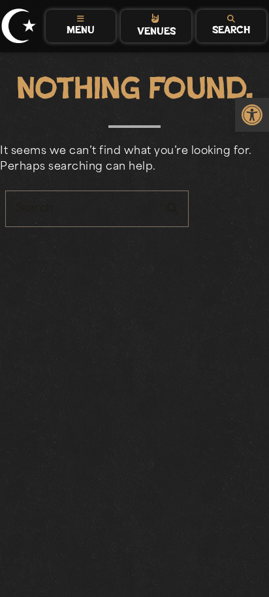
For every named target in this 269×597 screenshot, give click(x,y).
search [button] (173, 209)
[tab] (81, 26)
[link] (252, 115)
